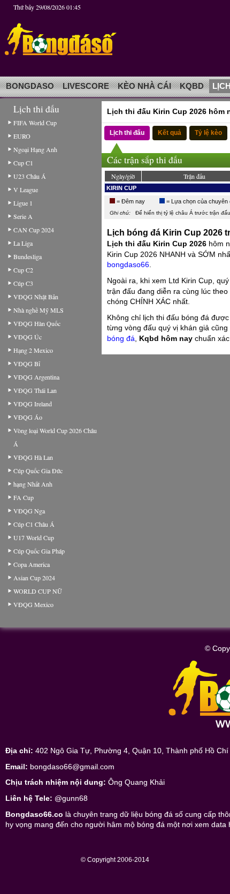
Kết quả (169, 133)
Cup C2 (23, 270)
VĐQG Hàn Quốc (36, 323)
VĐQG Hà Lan (33, 457)
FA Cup (23, 497)
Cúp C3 (23, 283)
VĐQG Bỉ (26, 363)
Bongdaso (30, 86)
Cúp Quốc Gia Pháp (39, 551)
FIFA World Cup (35, 122)
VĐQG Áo (27, 417)
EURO (21, 136)
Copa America (31, 564)
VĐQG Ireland (32, 403)
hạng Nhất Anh (32, 484)
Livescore (86, 86)
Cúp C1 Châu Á (34, 524)
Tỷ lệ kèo (208, 133)
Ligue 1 (23, 203)
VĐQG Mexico (33, 604)
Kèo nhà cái (144, 86)
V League (25, 189)
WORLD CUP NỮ (37, 591)
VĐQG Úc (27, 336)
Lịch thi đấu (127, 133)
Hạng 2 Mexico (33, 350)
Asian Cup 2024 (34, 577)
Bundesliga (27, 256)
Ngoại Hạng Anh (35, 149)
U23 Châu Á (29, 176)
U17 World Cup (33, 537)
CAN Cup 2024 (33, 229)
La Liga (23, 243)
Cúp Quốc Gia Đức (38, 470)
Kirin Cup (121, 188)
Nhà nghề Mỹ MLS (38, 310)
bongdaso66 (128, 264)
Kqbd (192, 86)
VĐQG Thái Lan (35, 390)
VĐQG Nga (29, 510)
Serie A (23, 216)
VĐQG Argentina (36, 377)
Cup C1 (23, 162)
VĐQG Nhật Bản (35, 296)
